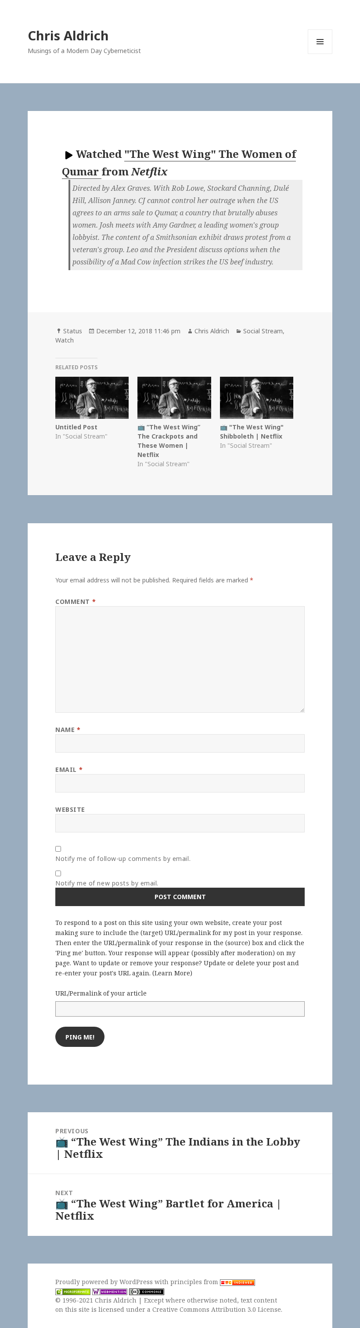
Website (70, 809)
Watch (64, 340)
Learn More (172, 973)
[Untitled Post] (92, 398)
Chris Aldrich (68, 35)
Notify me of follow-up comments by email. (123, 858)
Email (69, 769)
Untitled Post (76, 427)
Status (72, 331)
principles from (195, 1282)
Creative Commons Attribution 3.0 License (216, 1309)
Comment (75, 601)
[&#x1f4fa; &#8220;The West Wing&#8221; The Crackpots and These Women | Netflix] (174, 398)
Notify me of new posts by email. (106, 883)
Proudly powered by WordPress (105, 1282)
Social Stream (263, 331)
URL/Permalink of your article (101, 993)
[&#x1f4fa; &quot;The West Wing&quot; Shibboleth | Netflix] (256, 398)
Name (67, 729)
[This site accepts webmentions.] (109, 1291)
